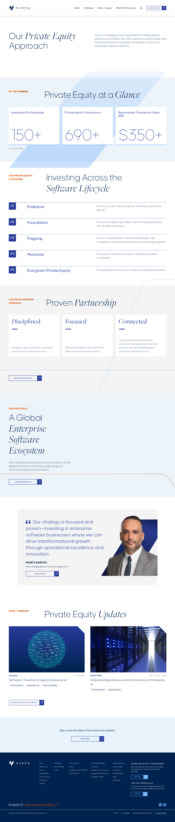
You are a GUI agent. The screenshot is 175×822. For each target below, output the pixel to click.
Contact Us (117, 770)
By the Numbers (118, 773)
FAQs (115, 777)
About (77, 8)
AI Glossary (117, 780)
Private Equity (59, 767)
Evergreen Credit (97, 777)
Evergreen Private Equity (99, 773)
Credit (56, 770)
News (71, 767)
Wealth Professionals (126, 8)
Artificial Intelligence (16, 685)
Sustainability (44, 773)
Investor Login (118, 767)
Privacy (115, 813)
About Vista (43, 767)
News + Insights (105, 8)
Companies (43, 780)
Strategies (89, 8)
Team (41, 770)
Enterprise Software (33, 685)
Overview (94, 767)
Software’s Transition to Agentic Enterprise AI (38, 680)
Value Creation (44, 777)
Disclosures (125, 813)
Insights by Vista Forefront (78, 770)
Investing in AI (74, 773)
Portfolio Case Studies (50, 685)
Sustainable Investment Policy (142, 813)
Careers (42, 783)
